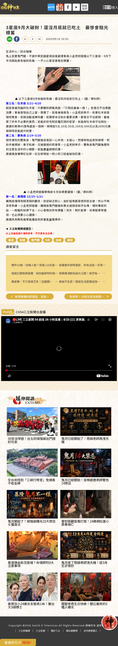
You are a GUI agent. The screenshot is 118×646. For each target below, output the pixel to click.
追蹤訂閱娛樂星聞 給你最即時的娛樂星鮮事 (38, 273)
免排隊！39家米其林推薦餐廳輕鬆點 (87, 296)
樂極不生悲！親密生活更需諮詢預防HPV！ (79, 281)
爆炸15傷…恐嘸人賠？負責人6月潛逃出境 (37, 265)
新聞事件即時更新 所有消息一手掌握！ (83, 265)
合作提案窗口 (90, 630)
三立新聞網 (24, 630)
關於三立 (55, 630)
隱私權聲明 (72, 630)
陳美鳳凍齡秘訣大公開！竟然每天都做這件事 (79, 273)
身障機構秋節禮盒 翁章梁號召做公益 (32, 296)
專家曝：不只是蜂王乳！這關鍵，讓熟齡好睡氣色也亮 (31, 281)
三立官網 (40, 630)
